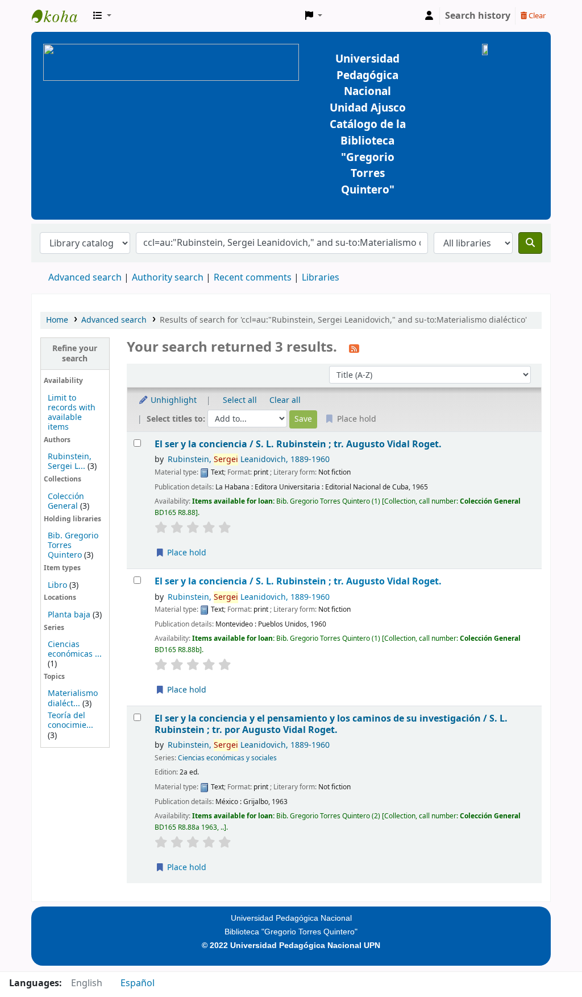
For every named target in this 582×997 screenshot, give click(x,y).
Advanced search (85, 278)
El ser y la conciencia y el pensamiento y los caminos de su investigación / (331, 724)
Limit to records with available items (71, 412)
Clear (536, 15)
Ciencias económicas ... (75, 649)
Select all (240, 400)
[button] (102, 16)
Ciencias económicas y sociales (227, 758)
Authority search (167, 278)
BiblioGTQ (60, 16)
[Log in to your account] (429, 16)
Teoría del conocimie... (70, 720)
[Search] (530, 243)
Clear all (285, 400)
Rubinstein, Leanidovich (249, 459)
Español (137, 983)
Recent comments (253, 278)
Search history (477, 16)
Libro (57, 585)
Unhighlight (172, 400)
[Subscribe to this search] (354, 348)
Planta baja (70, 615)
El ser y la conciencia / (298, 444)
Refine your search (74, 353)
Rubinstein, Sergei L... (70, 461)
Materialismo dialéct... (73, 698)
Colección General (66, 501)
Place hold (185, 553)
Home (57, 320)
